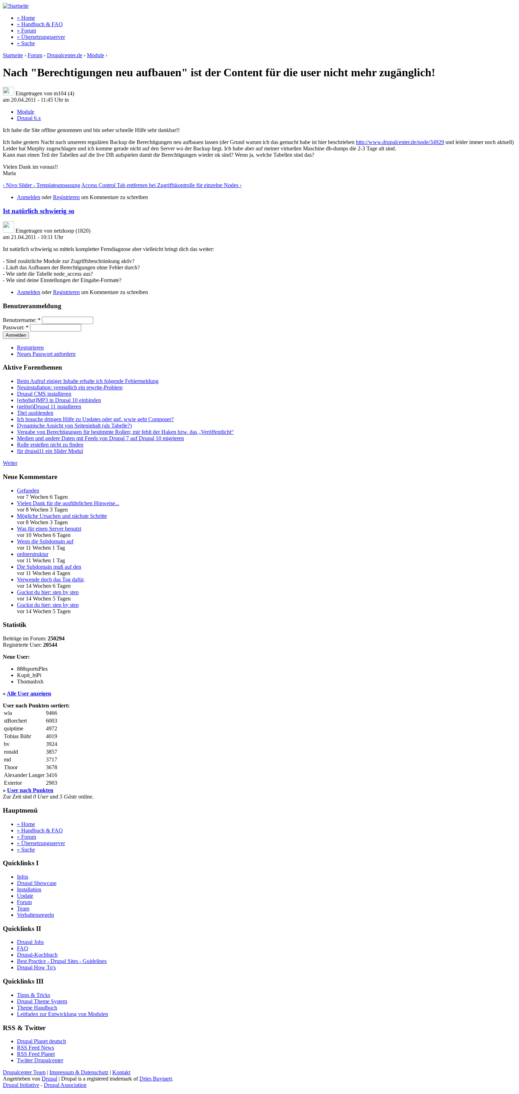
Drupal (49, 1079)
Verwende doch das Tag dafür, (51, 579)
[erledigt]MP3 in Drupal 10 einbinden (59, 400)
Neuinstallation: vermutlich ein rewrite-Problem (70, 387)
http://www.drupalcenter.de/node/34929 (400, 142)
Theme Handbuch (37, 1008)
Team (23, 908)
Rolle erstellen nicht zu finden (50, 445)
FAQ (22, 948)
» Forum (26, 31)
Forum (35, 55)
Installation (29, 889)
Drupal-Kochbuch (37, 955)
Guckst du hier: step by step (48, 592)
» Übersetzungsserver (41, 37)
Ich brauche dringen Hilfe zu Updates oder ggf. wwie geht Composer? (95, 419)
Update (25, 896)
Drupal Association (65, 1085)
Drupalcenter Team (24, 1072)
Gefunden (28, 491)
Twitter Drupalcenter (40, 1060)
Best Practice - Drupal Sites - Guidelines (62, 961)
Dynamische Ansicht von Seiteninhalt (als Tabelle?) (74, 426)
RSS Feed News (35, 1048)
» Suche (26, 43)
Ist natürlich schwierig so (38, 211)
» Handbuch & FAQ (40, 24)
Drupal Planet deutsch (41, 1041)
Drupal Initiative (21, 1085)
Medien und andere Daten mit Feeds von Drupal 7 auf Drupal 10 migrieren (100, 438)
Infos (22, 877)
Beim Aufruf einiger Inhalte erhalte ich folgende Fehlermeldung (88, 381)
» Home (26, 18)
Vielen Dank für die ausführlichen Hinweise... (68, 503)
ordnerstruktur (32, 554)
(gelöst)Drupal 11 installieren (49, 406)
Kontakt (121, 1072)
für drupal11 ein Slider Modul (50, 451)
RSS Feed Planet (36, 1054)
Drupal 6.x (29, 118)
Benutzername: (22, 320)
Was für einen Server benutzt (49, 529)
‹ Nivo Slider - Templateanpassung (41, 185)
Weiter (10, 463)
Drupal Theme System (42, 1001)
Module (95, 55)
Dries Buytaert (155, 1079)
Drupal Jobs (30, 942)
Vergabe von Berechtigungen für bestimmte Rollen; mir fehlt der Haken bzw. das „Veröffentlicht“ (125, 432)
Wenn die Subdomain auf (45, 541)
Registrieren (66, 197)
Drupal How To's (36, 967)
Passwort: (16, 327)
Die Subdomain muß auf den (49, 567)
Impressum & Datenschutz (78, 1072)
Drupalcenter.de (64, 55)
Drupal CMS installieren (44, 394)
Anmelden (28, 197)
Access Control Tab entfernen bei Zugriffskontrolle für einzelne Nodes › (161, 185)
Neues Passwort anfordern (46, 354)
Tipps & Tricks (33, 995)
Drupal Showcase (36, 883)
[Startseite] (16, 6)
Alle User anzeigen (29, 694)
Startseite (13, 55)
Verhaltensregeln (35, 915)
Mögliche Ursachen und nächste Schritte (62, 516)
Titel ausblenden (35, 413)
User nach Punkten (30, 790)
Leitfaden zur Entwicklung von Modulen (62, 1014)
